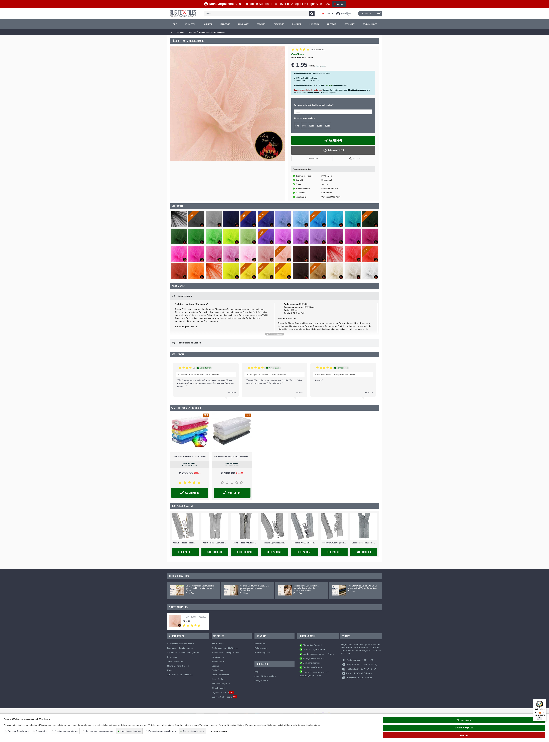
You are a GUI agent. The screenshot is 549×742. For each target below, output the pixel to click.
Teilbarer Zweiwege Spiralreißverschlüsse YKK (334, 543)
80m (304, 125)
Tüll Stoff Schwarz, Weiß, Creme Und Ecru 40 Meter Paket (232, 456)
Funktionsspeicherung (131, 731)
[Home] (171, 32)
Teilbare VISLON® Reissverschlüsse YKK (304, 543)
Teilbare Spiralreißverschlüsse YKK (274, 543)
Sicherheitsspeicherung (193, 731)
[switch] (539, 718)
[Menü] (544, 701)
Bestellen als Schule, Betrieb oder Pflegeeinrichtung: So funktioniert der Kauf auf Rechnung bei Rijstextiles (252, 589)
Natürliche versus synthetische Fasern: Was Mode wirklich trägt (308, 587)
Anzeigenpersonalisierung (66, 731)
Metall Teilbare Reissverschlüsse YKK (185, 543)
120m (311, 125)
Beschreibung (185, 296)
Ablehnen (464, 735)
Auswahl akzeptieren (464, 728)
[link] (174, 24)
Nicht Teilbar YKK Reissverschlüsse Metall (245, 543)
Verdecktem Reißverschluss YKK (364, 543)
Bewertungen (306, 675)
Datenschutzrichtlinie (218, 731)
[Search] (312, 13)
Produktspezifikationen (189, 342)
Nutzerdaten (41, 731)
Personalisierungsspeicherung (162, 731)
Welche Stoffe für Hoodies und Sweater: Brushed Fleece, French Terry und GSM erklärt (199, 588)
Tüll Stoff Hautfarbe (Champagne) (194, 617)
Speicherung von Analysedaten (99, 731)
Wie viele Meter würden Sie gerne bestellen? (314, 105)
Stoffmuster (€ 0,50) (336, 150)
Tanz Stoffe (180, 32)
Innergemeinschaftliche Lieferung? (308, 90)
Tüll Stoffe (192, 32)
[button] (312, 158)
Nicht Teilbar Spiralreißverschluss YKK (215, 543)
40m (297, 125)
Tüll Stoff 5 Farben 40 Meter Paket (189, 456)
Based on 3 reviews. (318, 49)
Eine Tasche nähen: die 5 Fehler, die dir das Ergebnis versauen (362, 587)
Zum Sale (340, 4)
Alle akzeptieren (464, 720)
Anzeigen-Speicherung (18, 731)
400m (327, 125)
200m (319, 125)
